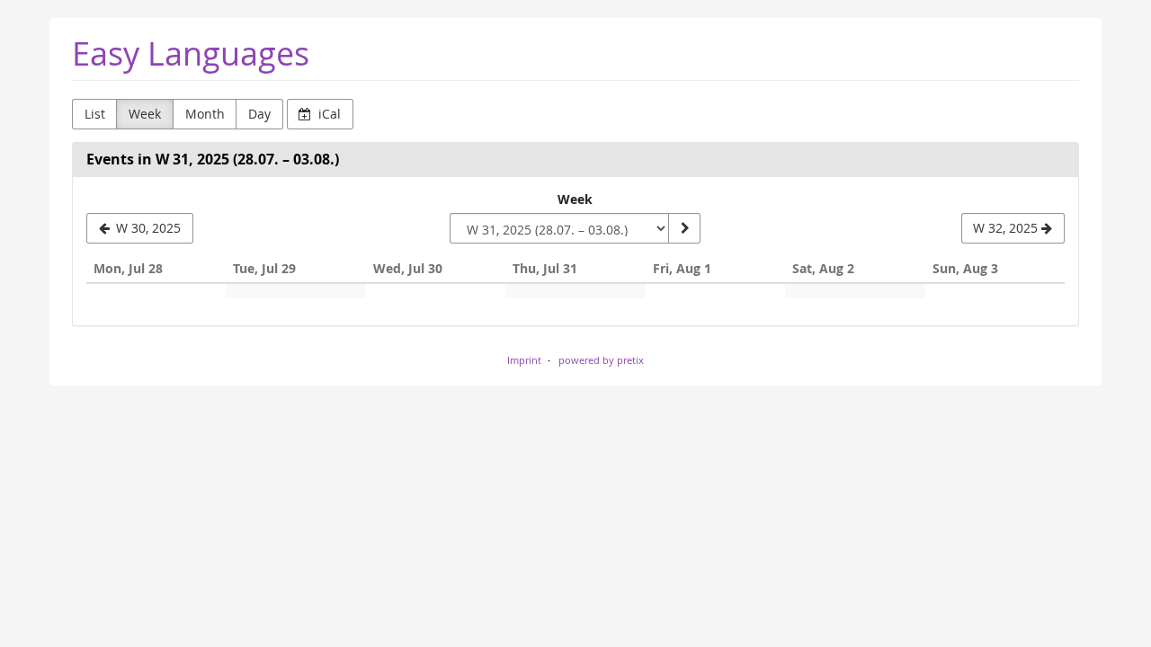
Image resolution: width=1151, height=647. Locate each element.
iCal (328, 113)
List (95, 113)
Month (205, 113)
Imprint (524, 360)
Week (145, 113)
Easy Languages (190, 53)
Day (259, 113)
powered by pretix (601, 360)
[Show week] (684, 228)
